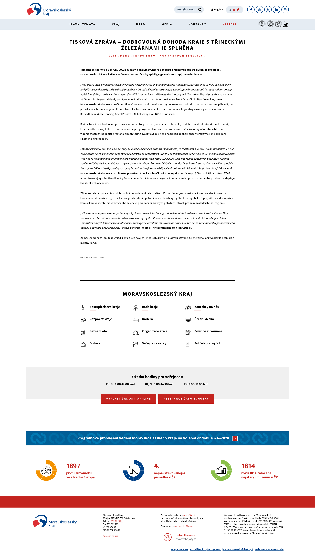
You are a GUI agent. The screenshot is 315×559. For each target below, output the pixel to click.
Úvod (112, 56)
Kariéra (230, 24)
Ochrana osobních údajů (238, 549)
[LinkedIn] (276, 9)
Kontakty (197, 24)
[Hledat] (200, 9)
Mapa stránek (179, 549)
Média (167, 24)
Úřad (140, 24)
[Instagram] (285, 9)
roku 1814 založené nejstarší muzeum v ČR (259, 471)
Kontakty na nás (110, 536)
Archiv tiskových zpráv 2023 (181, 56)
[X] (268, 9)
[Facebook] (251, 9)
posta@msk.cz (190, 515)
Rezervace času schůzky (186, 398)
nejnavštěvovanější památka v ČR (169, 471)
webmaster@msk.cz (185, 526)
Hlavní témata (82, 24)
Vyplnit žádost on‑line (128, 398)
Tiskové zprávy (144, 56)
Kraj (116, 24)
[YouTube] (259, 9)
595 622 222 (117, 521)
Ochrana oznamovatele (269, 549)
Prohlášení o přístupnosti (205, 549)
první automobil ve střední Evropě (80, 471)
